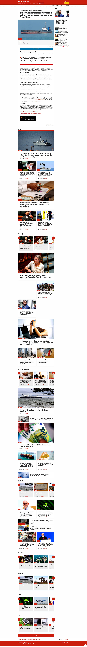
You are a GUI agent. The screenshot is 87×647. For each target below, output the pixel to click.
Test (64, 5)
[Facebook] (59, 639)
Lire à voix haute (36, 48)
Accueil (19, 6)
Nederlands (66, 639)
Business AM (27, 40)
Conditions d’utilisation (26, 639)
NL (68, 1)
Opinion (57, 5)
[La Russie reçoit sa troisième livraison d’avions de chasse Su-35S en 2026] (23, 472)
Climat (20, 509)
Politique (26, 3)
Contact (20, 639)
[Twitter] (61, 639)
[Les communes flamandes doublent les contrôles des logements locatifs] (45, 348)
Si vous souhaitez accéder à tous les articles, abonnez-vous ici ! (30, 113)
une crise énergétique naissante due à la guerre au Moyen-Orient (36, 65)
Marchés (30, 3)
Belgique (19, 3)
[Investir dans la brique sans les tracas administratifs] (41, 483)
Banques (20, 200)
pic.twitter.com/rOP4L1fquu (39, 99)
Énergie (53, 5)
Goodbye (33, 643)
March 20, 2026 (37, 101)
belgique (51, 490)
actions (21, 562)
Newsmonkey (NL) (21, 643)
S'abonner (66, 3)
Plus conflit (64, 46)
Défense (20, 150)
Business (38, 169)
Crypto (67, 5)
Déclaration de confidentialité (35, 639)
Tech (61, 5)
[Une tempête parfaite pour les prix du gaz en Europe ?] (36, 388)
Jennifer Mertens (28, 630)
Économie (23, 3)
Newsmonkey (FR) (28, 643)
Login (65, 1)
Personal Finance (35, 3)
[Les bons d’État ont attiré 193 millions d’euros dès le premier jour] (36, 423)
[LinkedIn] (63, 639)
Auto (35, 604)
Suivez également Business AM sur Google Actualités (29, 111)
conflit (20, 39)
